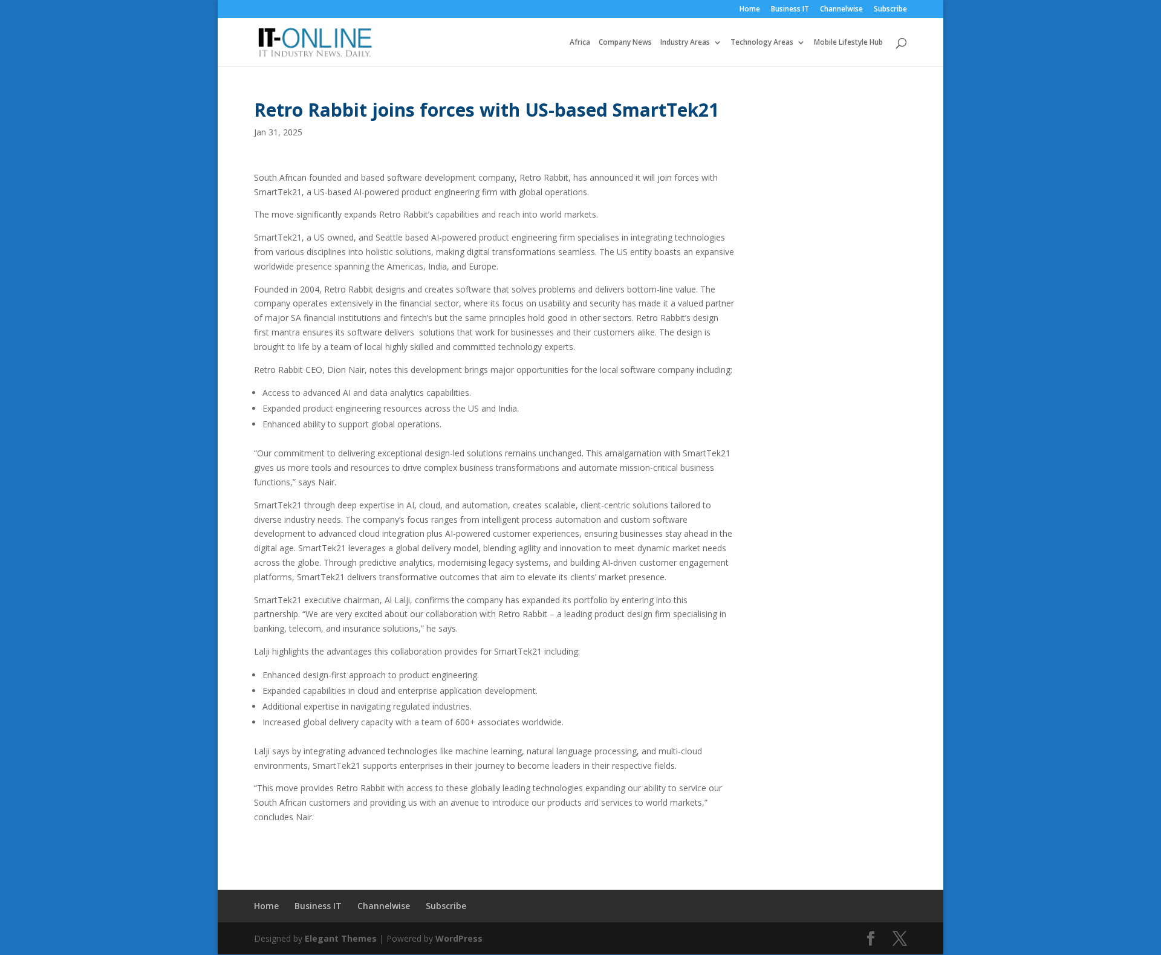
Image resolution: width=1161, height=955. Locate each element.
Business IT (790, 9)
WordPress (459, 938)
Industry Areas (685, 42)
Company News (625, 42)
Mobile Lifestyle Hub (848, 42)
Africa (580, 42)
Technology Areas (761, 42)
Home (750, 9)
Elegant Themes (341, 938)
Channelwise (841, 9)
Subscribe (890, 9)
